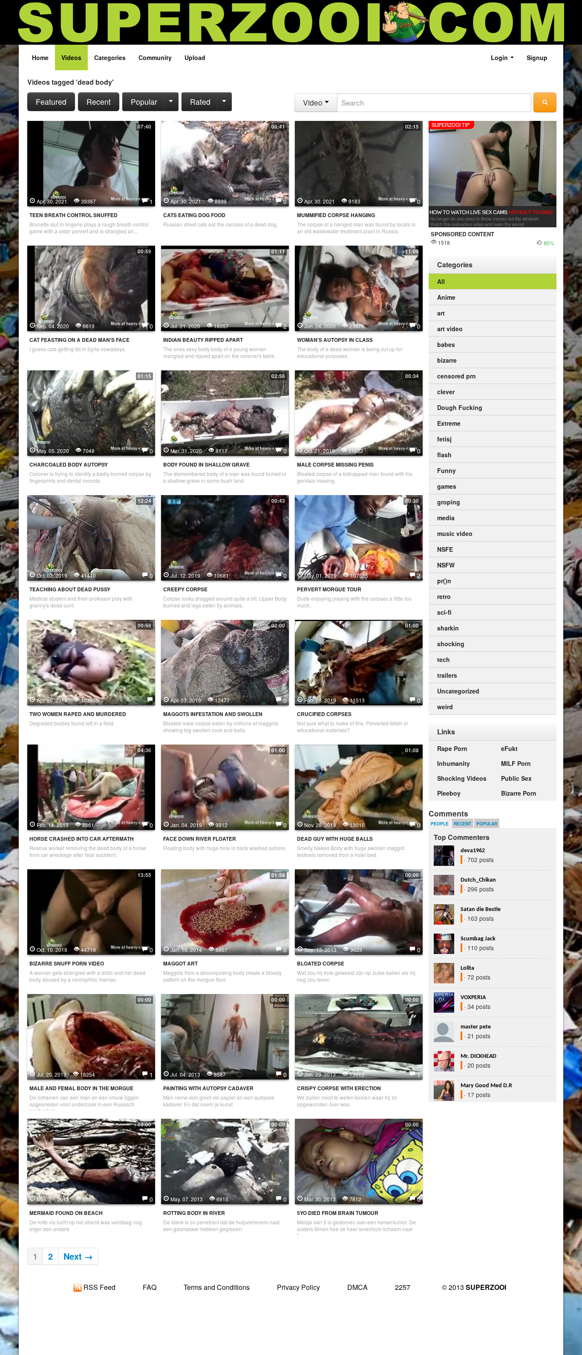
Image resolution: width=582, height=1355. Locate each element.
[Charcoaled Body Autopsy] (91, 412)
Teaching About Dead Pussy (69, 589)
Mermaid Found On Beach (66, 1213)
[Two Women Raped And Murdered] (91, 661)
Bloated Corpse (320, 963)
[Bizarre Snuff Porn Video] (91, 911)
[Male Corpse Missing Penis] (359, 412)
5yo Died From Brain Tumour (337, 1213)
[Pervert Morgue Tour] (359, 537)
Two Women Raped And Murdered (77, 714)
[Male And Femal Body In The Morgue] (91, 1035)
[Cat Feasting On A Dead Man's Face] (91, 287)
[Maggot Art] (225, 911)
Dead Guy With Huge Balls (335, 838)
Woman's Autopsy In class (335, 340)
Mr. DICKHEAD (478, 1056)
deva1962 (473, 851)
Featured (51, 101)
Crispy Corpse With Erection (339, 1088)
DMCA (357, 1287)
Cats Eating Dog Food (194, 215)
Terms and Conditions (217, 1287)
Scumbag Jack (478, 939)
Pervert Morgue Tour (329, 589)
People (440, 824)
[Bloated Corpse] (359, 911)
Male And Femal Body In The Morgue (81, 1088)
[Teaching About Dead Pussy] (91, 537)
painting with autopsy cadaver (208, 1088)
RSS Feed (98, 1287)
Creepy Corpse (185, 589)
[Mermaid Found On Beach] (91, 1160)
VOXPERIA (473, 997)
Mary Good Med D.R (486, 1086)
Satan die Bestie (481, 909)
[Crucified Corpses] (359, 661)
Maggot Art (180, 963)
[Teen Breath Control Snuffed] (91, 162)
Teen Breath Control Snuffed (73, 215)
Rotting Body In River (194, 1213)
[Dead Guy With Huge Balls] (359, 786)
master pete (476, 1027)
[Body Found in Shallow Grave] (225, 412)
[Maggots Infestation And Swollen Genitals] (225, 661)
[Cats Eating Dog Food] (225, 162)
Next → (78, 1256)
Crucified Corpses (324, 714)
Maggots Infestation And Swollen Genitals (212, 717)
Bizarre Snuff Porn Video (66, 963)
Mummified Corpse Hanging (336, 215)
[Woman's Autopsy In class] (359, 287)
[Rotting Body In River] (225, 1160)
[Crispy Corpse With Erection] (359, 1035)
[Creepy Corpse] (225, 537)
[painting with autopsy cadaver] (225, 1035)
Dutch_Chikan (478, 880)
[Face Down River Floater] (225, 786)
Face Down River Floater (199, 838)
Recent (98, 101)
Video (314, 102)
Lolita (467, 968)
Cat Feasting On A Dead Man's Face (79, 340)
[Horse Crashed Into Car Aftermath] (91, 786)
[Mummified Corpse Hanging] (359, 162)
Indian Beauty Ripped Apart (203, 340)
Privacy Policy (298, 1287)
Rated (200, 101)
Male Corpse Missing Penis (335, 464)
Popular (144, 101)
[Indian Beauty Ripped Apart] (225, 287)
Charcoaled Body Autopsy (68, 464)
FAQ (149, 1287)
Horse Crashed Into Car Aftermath (81, 838)
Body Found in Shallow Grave (206, 464)
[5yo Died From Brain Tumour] (359, 1160)
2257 (402, 1287)
